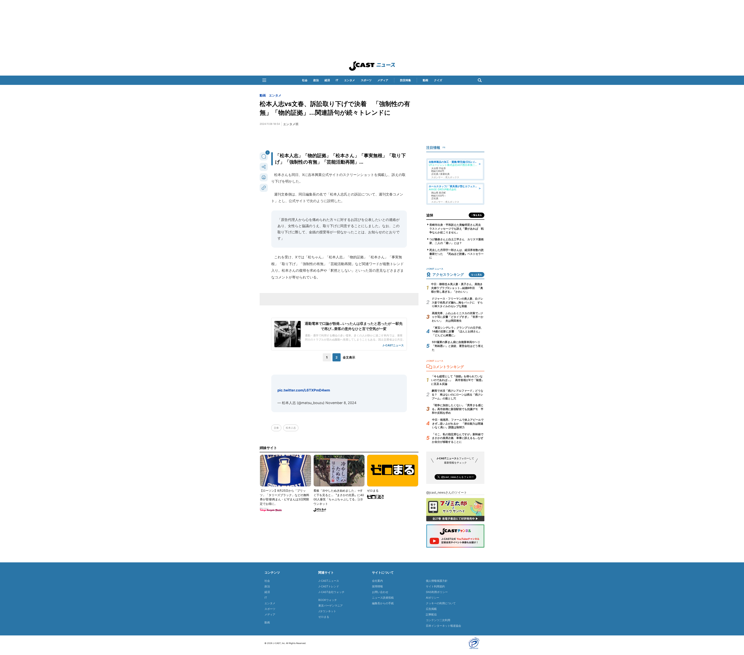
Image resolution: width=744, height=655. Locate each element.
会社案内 (377, 580)
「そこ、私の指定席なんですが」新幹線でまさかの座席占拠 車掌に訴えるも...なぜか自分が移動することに (457, 438)
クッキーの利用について (441, 603)
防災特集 (405, 80)
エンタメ (349, 80)
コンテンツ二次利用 (438, 620)
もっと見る (476, 274)
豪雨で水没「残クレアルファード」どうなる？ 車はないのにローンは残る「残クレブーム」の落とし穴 (457, 394)
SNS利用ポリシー (437, 592)
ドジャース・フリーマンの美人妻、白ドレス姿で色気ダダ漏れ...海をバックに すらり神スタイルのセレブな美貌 (457, 302)
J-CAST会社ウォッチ (331, 592)
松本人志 (291, 427)
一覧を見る (476, 215)
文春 (276, 427)
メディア (382, 80)
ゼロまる (323, 616)
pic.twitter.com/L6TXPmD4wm (303, 390)
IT (337, 80)
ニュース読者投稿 (383, 597)
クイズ (438, 80)
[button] (264, 80)
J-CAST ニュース (372, 66)
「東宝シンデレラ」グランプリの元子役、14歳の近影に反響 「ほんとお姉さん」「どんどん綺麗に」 (458, 331)
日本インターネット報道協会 (443, 625)
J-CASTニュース (328, 580)
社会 (304, 80)
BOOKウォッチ (327, 600)
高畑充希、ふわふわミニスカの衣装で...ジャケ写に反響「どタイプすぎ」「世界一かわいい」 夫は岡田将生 (457, 316)
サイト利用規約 (435, 586)
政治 (316, 80)
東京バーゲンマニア (330, 605)
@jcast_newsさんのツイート (446, 492)
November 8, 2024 (341, 403)
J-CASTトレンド (328, 586)
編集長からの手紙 (383, 603)
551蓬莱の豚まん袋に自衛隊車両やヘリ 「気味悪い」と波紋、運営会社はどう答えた (457, 345)
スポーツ (366, 80)
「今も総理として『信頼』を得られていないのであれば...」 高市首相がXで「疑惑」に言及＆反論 (457, 380)
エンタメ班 (291, 124)
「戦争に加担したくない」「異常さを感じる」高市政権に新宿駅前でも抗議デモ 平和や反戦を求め (457, 408)
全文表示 (349, 357)
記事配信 (431, 614)
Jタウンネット (327, 611)
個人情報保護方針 (437, 580)
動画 (425, 80)
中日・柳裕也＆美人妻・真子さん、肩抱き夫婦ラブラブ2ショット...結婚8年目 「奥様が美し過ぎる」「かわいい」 (457, 287)
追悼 (429, 215)
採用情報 (377, 586)
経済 (327, 80)
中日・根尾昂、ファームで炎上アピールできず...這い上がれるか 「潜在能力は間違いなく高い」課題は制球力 (458, 423)
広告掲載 (431, 608)
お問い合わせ (380, 592)
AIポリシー (432, 597)
